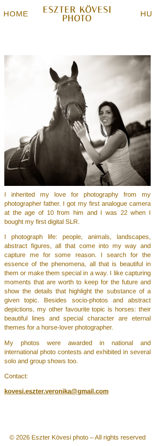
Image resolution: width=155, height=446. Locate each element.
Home (15, 13)
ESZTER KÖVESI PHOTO (77, 13)
